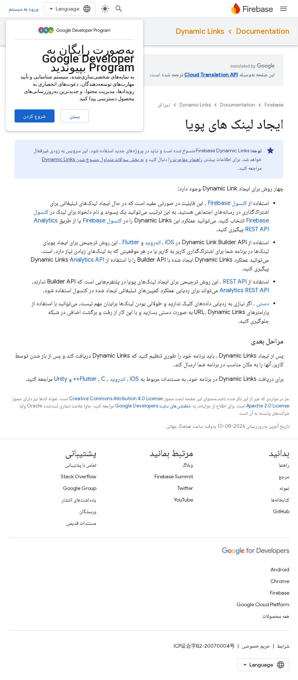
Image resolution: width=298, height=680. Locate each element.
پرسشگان (87, 511)
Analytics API (87, 259)
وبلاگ (187, 465)
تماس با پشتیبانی (80, 465)
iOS (169, 242)
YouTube (183, 499)
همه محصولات (275, 616)
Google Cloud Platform (263, 604)
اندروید (153, 242)
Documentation (262, 31)
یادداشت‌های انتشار (78, 499)
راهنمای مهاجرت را (185, 159)
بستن (74, 116)
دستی (262, 303)
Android (279, 569)
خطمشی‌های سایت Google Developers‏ (153, 406)
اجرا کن (163, 105)
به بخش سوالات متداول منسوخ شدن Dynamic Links (93, 159)
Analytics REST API (244, 290)
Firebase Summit (173, 476)
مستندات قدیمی (81, 523)
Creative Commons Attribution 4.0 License (116, 398)
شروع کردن (34, 116)
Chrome (279, 581)
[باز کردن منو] (283, 8)
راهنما (284, 465)
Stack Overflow (78, 476)
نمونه (284, 488)
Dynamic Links (200, 31)
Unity (60, 379)
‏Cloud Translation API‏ (211, 74)
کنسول (227, 203)
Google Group (79, 488)
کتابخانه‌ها (280, 499)
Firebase (274, 105)
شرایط (283, 646)
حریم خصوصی (256, 646)
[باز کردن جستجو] (118, 8)
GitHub (281, 511)
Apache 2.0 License (267, 406)
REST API (235, 281)
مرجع (284, 476)
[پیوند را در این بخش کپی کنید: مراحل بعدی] (244, 341)
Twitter (185, 488)
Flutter (130, 242)
